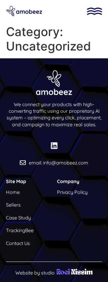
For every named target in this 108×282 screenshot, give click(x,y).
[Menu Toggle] (94, 11)
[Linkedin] (54, 145)
